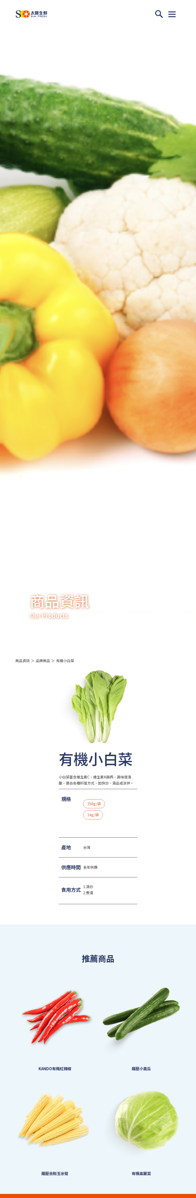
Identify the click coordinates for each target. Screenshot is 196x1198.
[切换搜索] (159, 14)
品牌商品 (43, 660)
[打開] (172, 14)
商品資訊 (22, 660)
